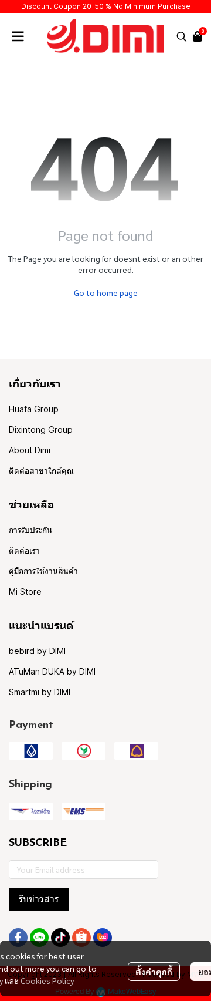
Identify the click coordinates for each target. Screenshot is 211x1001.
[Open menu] (17, 36)
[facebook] (18, 937)
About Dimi (29, 450)
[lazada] (102, 937)
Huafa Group (34, 409)
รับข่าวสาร (39, 899)
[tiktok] (60, 937)
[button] (181, 36)
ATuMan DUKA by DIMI (52, 671)
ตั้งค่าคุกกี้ (153, 971)
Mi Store (25, 591)
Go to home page (106, 292)
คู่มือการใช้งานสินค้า (43, 571)
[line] (39, 937)
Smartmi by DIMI (39, 692)
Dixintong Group (41, 429)
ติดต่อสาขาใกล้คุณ (41, 471)
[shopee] (81, 937)
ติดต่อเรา (24, 550)
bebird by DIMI (37, 651)
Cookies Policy (47, 980)
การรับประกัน (30, 530)
